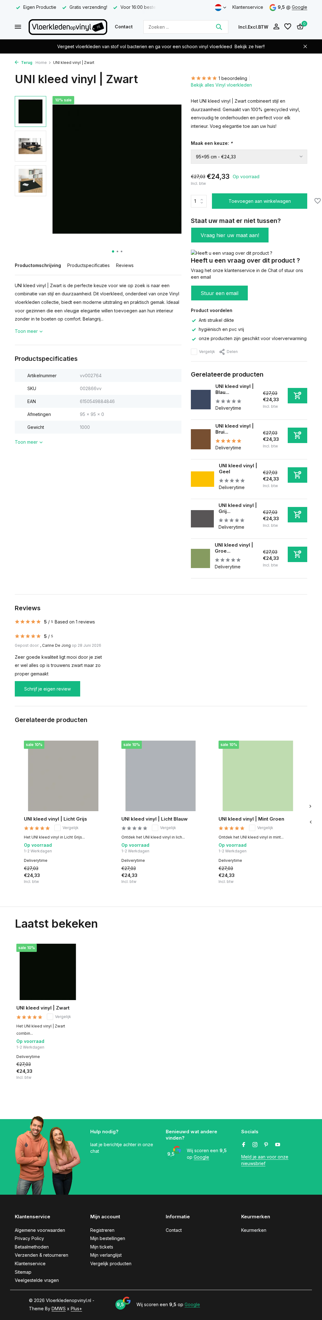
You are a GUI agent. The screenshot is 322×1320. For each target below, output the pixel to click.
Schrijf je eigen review (47, 688)
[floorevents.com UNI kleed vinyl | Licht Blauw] (160, 776)
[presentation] (310, 822)
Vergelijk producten (110, 1263)
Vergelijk (207, 351)
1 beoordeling (233, 78)
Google (299, 7)
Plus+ (76, 1308)
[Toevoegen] (297, 395)
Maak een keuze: (212, 143)
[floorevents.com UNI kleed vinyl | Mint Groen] (258, 776)
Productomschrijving (38, 265)
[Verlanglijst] (287, 27)
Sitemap (23, 1272)
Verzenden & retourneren (41, 1255)
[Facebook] (243, 1145)
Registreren (102, 1230)
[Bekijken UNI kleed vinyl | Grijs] (202, 518)
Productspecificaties (88, 265)
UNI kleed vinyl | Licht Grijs (55, 819)
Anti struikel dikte (216, 320)
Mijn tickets (101, 1246)
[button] (113, 251)
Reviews (125, 265)
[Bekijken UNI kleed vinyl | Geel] (202, 479)
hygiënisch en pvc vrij (221, 329)
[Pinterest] (266, 1145)
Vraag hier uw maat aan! (230, 235)
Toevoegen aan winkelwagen (260, 201)
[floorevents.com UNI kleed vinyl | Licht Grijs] (63, 776)
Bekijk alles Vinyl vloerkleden (221, 85)
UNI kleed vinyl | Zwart (42, 1008)
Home (41, 62)
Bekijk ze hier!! (250, 46)
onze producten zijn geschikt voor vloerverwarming (253, 338)
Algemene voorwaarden (40, 1230)
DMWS (59, 1308)
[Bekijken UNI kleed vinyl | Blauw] (201, 400)
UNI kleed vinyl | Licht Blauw (154, 819)
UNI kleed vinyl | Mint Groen (251, 819)
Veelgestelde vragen (37, 1280)
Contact (124, 26)
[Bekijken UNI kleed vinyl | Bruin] (201, 439)
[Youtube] (277, 1145)
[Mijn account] (276, 26)
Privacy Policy (29, 1238)
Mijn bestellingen (107, 1238)
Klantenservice (247, 7)
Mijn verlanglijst (106, 1255)
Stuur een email (219, 293)
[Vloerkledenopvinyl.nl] (68, 26)
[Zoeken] (219, 27)
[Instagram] (255, 1145)
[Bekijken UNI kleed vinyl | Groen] (200, 558)
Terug (26, 62)
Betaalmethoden (32, 1246)
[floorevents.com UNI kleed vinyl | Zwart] (47, 972)
